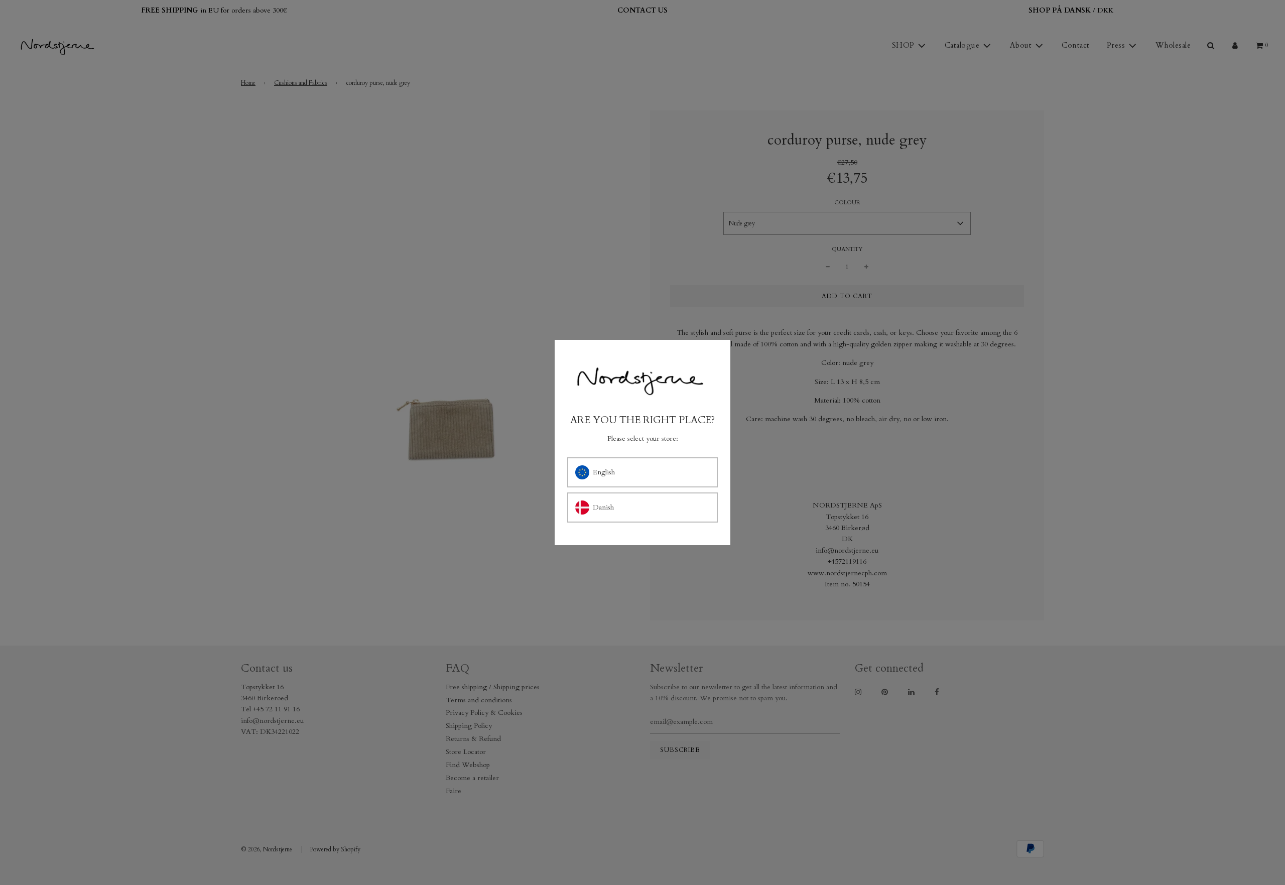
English (604, 472)
